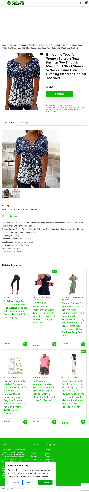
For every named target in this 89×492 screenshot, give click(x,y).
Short (60, 109)
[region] (30, 474)
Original (48, 109)
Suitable (70, 109)
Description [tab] (9, 123)
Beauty (47, 453)
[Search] (80, 3)
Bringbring (53, 107)
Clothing (65, 107)
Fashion (13, 45)
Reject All (30, 482)
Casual (59, 107)
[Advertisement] (44, 24)
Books (47, 450)
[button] (41, 54)
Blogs (33, 450)
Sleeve (65, 109)
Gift (75, 107)
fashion (71, 107)
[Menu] (3, 3)
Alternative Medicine (11, 377)
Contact (34, 456)
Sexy (53, 109)
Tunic (82, 109)
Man (78, 107)
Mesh (82, 107)
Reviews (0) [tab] (24, 123)
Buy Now (59, 94)
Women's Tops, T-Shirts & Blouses (34, 45)
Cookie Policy (36, 459)
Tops (78, 109)
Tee (74, 109)
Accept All (45, 482)
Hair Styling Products (70, 377)
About (33, 453)
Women (53, 111)
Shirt (56, 109)
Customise (15, 482)
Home (4, 45)
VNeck (48, 111)
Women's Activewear (11, 297)
